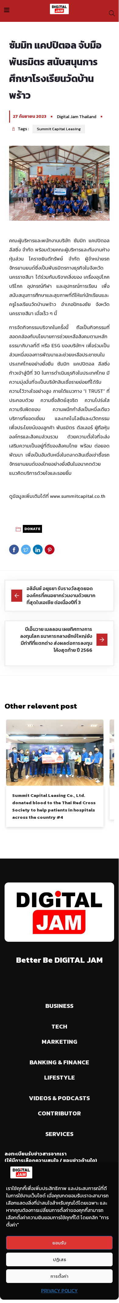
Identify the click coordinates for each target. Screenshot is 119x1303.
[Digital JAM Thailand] (59, 9)
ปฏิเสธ (59, 1259)
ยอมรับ (59, 1242)
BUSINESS (59, 1005)
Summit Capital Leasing (59, 129)
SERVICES (59, 1133)
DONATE (32, 529)
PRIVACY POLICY (59, 1290)
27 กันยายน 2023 (29, 116)
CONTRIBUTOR (59, 1113)
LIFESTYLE (59, 1077)
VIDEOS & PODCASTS (59, 1098)
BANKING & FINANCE (59, 1062)
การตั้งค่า (59, 1276)
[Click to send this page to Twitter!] (26, 549)
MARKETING (59, 1041)
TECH (59, 1026)
